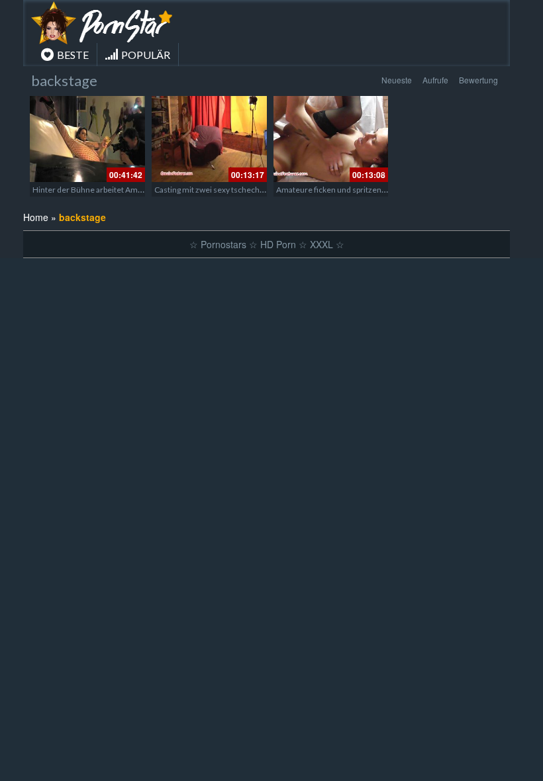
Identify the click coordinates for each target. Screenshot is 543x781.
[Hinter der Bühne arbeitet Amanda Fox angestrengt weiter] (87, 139)
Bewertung (478, 79)
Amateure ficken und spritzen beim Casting (352, 190)
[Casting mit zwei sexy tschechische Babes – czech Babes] (209, 139)
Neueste (396, 79)
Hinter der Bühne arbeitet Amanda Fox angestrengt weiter (135, 190)
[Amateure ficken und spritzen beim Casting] (331, 139)
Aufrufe (435, 79)
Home (35, 217)
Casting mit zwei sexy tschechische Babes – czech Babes (254, 190)
